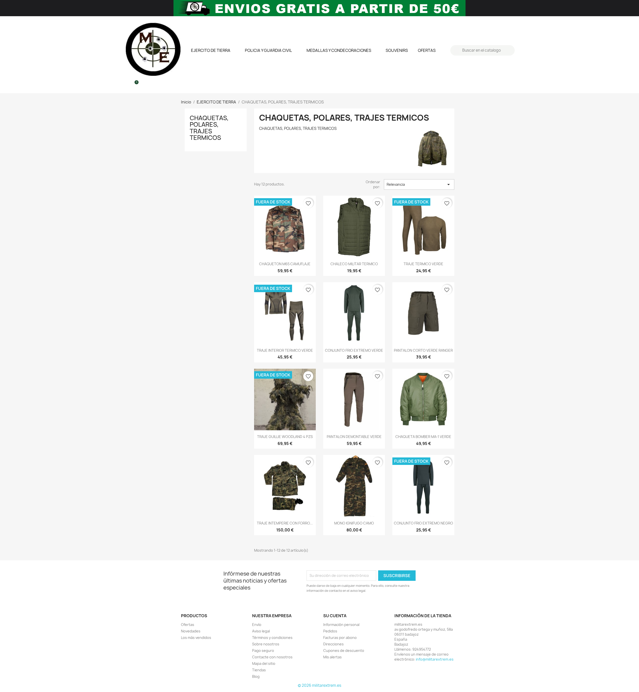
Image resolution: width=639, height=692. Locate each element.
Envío (256, 624)
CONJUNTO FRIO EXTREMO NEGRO (423, 523)
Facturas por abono (340, 637)
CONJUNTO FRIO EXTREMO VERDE (354, 350)
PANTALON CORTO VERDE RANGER (423, 350)
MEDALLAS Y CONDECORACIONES (339, 50)
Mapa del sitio (263, 663)
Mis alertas (332, 657)
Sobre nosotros (265, 644)
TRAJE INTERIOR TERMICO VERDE (285, 350)
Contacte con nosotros (272, 657)
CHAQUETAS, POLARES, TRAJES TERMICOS (209, 128)
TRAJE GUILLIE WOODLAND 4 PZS (285, 436)
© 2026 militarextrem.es (319, 685)
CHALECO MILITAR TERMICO (354, 263)
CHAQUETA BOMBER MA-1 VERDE (423, 436)
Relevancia (419, 184)
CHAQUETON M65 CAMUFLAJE (285, 263)
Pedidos (330, 631)
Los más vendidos (196, 637)
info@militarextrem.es (435, 659)
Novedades (190, 631)
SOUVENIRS (397, 50)
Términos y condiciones (272, 637)
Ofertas (187, 624)
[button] (134, 85)
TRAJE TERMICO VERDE (423, 263)
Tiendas (259, 670)
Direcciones (333, 644)
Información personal (341, 624)
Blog (256, 676)
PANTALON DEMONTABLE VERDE (354, 436)
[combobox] (483, 50)
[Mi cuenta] (126, 85)
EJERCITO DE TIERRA (210, 50)
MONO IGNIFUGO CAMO (354, 523)
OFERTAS (427, 50)
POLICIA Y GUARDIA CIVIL (268, 50)
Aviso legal (261, 631)
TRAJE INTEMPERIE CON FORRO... (285, 523)
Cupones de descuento (343, 650)
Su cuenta (334, 615)
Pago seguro (263, 650)
